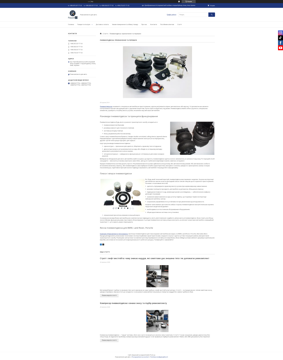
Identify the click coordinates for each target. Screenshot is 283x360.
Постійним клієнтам (167, 24)
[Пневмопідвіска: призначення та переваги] (157, 72)
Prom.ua (152, 355)
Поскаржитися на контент (140, 357)
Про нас (144, 24)
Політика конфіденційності (159, 357)
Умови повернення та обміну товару (125, 24)
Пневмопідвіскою (106, 106)
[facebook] (101, 245)
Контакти (153, 24)
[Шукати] (211, 14)
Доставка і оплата (102, 24)
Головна (71, 24)
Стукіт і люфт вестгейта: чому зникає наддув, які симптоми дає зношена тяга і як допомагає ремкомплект (154, 258)
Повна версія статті (109, 295)
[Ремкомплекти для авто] (72, 19)
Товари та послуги (83, 24)
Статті (179, 24)
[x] (103, 245)
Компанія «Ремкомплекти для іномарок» (114, 234)
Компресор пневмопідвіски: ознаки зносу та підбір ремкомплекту (133, 303)
